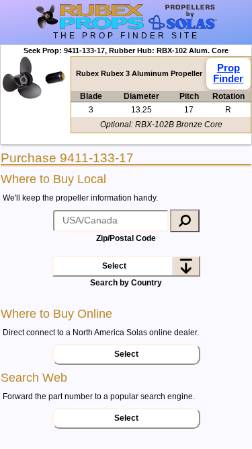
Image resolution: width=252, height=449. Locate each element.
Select (114, 266)
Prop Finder (228, 72)
